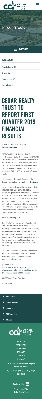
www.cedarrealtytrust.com (27, 182)
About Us (21, 342)
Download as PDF (10, 148)
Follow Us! (18, 384)
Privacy (21, 359)
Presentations (7, 79)
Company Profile (12, 302)
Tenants (21, 352)
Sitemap (9, 320)
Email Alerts (6, 85)
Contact (21, 356)
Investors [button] (22, 49)
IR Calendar (6, 73)
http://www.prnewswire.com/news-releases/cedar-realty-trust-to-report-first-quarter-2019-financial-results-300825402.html (20, 270)
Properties (21, 345)
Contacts (9, 308)
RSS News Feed (11, 314)
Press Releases (7, 67)
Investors (21, 349)
